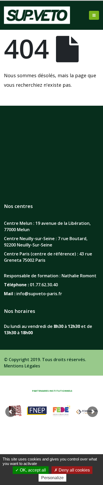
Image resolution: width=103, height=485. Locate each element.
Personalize (52, 478)
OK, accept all (32, 470)
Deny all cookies (74, 470)
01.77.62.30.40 (44, 285)
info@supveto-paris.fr (39, 294)
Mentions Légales (22, 366)
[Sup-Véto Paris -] (37, 15)
